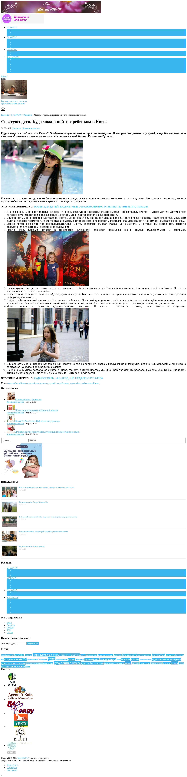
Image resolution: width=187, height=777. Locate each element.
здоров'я (81, 659)
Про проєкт (12, 770)
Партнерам (12, 767)
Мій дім (15, 72)
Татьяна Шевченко (69, 654)
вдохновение (158, 655)
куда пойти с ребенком (58, 383)
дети (51, 659)
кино (96, 659)
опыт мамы (135, 663)
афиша (83, 655)
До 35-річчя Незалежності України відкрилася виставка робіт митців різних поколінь (48, 517)
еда (77, 659)
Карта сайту (12, 765)
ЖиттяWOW (12, 57)
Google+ (10, 628)
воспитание (171, 655)
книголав (125, 659)
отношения (145, 663)
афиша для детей (91, 655)
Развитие (28, 115)
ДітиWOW (12, 37)
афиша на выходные (105, 655)
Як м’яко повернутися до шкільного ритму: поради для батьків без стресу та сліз (46, 487)
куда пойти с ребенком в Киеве (84, 383)
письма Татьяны (156, 663)
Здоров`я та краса (20, 35)
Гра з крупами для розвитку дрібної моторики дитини (14, 102)
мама (128, 663)
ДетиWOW (16, 115)
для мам (71, 659)
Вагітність (17, 30)
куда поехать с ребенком (34, 663)
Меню (4, 76)
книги (119, 659)
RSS (9, 630)
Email (9, 623)
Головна (5, 115)
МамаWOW (12, 27)
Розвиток (16, 44)
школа (27, 667)
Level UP (16, 67)
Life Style (16, 62)
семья (174, 663)
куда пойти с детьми (36, 383)
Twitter (10, 632)
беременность (129, 655)
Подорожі (16, 64)
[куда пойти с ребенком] (48, 285)
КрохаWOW (18, 40)
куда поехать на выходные (166, 659)
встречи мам (43, 659)
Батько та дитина (20, 54)
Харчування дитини (21, 47)
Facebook (11, 625)
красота (135, 659)
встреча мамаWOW (15, 659)
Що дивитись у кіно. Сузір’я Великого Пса (33, 502)
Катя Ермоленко (7, 655)
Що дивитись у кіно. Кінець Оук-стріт (32, 546)
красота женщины (145, 659)
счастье (181, 663)
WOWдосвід (18, 32)
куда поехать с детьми (13, 663)
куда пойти (48, 663)
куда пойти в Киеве (17, 383)
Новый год (28, 655)
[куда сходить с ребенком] (42, 193)
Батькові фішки (19, 52)
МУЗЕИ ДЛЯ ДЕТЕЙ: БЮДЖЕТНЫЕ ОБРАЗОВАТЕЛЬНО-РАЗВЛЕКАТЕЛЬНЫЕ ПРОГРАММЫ (91, 206)
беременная (118, 655)
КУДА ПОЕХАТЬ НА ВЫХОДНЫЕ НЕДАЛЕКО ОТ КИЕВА (68, 378)
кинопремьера (108, 659)
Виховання (17, 42)
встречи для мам (33, 659)
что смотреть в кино (13, 666)
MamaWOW (23, 758)
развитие (166, 663)
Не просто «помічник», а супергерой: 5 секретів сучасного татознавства (43, 532)
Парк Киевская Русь (46, 654)
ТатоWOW (12, 49)
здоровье (88, 659)
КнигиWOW (19, 655)
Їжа (13, 69)
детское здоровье (61, 659)
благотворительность (144, 655)
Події (14, 59)
